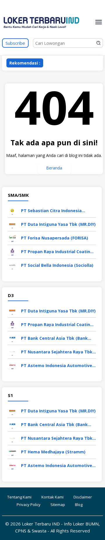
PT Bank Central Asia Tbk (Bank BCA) (54, 338)
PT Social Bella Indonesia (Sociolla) (57, 265)
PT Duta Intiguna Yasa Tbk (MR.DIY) (58, 224)
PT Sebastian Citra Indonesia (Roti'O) (51, 210)
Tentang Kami (19, 497)
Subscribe (15, 43)
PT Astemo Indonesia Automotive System (56, 365)
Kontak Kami (52, 497)
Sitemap (57, 504)
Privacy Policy (29, 504)
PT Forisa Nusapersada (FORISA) (54, 238)
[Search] (98, 43)
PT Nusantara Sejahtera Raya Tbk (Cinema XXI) (56, 352)
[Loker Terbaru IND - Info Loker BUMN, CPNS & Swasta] (41, 35)
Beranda (54, 168)
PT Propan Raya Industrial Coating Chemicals (57, 251)
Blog (79, 504)
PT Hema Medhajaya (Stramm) (53, 452)
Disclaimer (83, 497)
